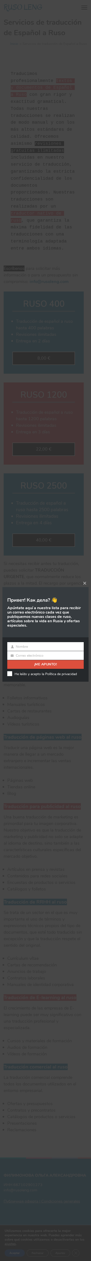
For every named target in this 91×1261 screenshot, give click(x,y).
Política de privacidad (61, 674)
